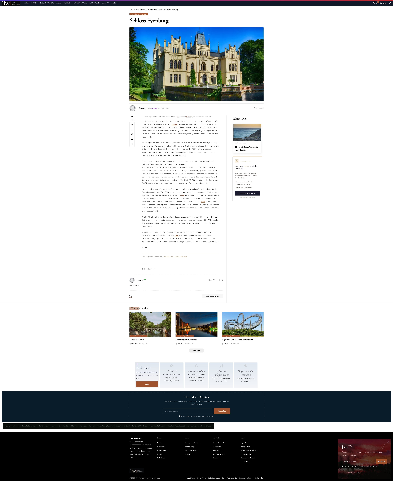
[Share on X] (132, 129)
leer (178, 117)
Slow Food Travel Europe (68, 426)
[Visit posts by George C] (132, 280)
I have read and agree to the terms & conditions (197, 416)
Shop (147, 384)
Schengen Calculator (157, 426)
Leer (182, 195)
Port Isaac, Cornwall (87, 426)
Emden (174, 124)
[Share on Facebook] (132, 124)
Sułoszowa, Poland (123, 426)
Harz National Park (29, 426)
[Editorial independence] (221, 365)
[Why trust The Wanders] (245, 365)
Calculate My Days (247, 193)
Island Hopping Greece (240, 143)
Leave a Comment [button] (213, 296)
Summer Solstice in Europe (201, 426)
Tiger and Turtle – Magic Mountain (237, 339)
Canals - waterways (135, 336)
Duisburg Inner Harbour (186, 339)
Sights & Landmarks (188, 336)
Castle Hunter (134, 14)
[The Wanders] (11, 3)
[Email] (132, 139)
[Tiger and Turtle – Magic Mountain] (243, 324)
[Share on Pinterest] (132, 134)
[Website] (214, 280)
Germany (144, 14)
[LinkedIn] (222, 280)
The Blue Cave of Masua (47, 426)
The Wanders (168, 257)
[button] (380, 3)
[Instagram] (219, 280)
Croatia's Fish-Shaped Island (178, 426)
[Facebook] (217, 280)
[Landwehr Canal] (150, 324)
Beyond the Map (181, 257)
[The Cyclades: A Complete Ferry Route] (247, 132)
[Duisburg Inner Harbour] (196, 324)
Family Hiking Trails (139, 426)
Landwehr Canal (136, 339)
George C (142, 108)
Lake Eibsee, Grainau (105, 426)
